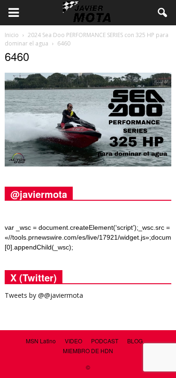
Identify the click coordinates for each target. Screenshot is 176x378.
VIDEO (73, 341)
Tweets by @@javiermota (44, 295)
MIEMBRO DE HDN (88, 351)
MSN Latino (41, 341)
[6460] (88, 164)
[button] (163, 12)
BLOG (135, 341)
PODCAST (104, 341)
